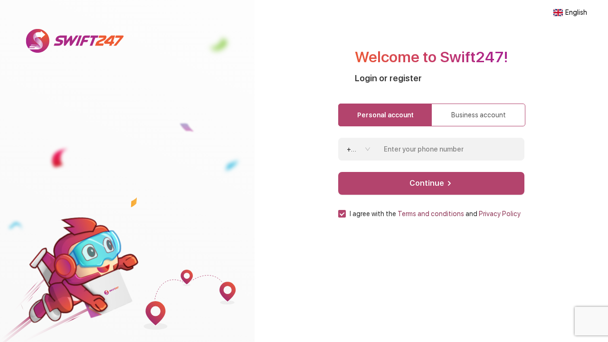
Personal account (385, 115)
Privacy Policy (500, 214)
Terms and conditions (431, 214)
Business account (478, 115)
